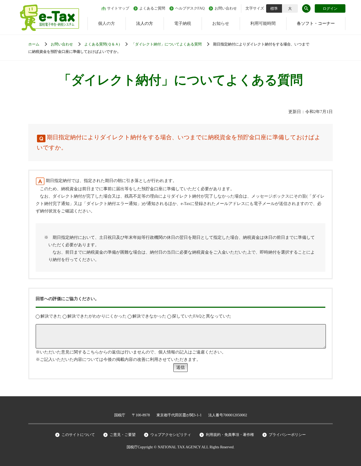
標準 (274, 9)
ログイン (330, 9)
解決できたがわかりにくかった (97, 316)
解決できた (51, 316)
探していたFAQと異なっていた (201, 316)
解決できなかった (149, 316)
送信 (180, 367)
